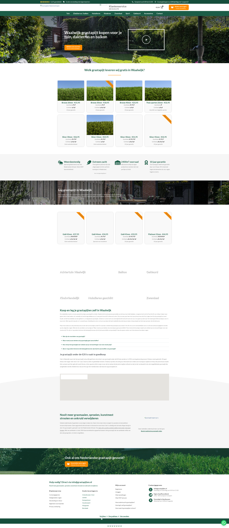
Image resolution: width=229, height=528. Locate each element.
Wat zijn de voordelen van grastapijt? (74, 336)
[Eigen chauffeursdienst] (150, 495)
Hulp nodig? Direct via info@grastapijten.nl (70, 482)
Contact (160, 13)
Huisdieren (96, 13)
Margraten (85, 505)
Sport (128, 13)
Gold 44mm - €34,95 (100, 234)
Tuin (68, 13)
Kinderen (107, 13)
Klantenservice (117, 7)
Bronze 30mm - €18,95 (100, 103)
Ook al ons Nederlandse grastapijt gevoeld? (95, 457)
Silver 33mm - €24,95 (100, 137)
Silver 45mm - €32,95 (158, 137)
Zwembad (118, 13)
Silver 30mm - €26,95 (71, 137)
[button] (146, 39)
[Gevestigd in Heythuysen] (150, 500)
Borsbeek (85, 508)
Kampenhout (86, 500)
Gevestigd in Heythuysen (162, 499)
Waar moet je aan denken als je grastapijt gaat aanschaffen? (81, 340)
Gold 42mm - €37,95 (71, 234)
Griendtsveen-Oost (88, 495)
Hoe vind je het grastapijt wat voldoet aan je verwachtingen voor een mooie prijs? (87, 344)
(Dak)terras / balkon (80, 13)
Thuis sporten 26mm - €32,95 (158, 103)
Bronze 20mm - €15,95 (71, 103)
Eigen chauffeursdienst (161, 494)
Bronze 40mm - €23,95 (129, 103)
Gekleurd (137, 13)
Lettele (84, 497)
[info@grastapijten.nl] (150, 489)
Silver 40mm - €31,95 (129, 137)
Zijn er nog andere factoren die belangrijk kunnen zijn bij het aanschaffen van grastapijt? (89, 349)
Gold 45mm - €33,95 (129, 234)
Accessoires (148, 13)
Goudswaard (86, 503)
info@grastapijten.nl (160, 489)
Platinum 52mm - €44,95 (158, 234)
